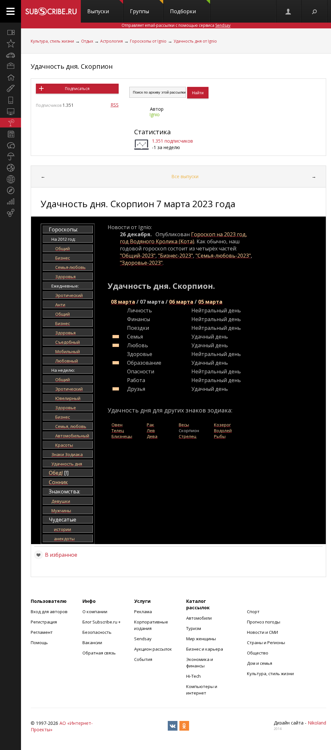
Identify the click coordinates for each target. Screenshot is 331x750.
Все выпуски (184, 176)
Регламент (42, 632)
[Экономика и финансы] (10, 202)
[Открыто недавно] (10, 43)
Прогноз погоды (263, 622)
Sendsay (143, 639)
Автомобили (199, 618)
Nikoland (317, 723)
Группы (139, 11)
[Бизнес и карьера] (10, 66)
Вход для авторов (49, 611)
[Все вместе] (10, 32)
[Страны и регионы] (10, 179)
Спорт (253, 611)
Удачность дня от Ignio (195, 41)
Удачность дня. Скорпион (72, 66)
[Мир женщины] (10, 89)
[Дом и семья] (10, 77)
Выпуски (98, 11)
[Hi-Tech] (10, 100)
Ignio (154, 114)
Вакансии (92, 642)
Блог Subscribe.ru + (102, 622)
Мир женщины (201, 639)
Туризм (193, 628)
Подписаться (77, 88)
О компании (94, 611)
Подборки (183, 11)
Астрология (111, 41)
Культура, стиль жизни (52, 41)
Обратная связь (99, 653)
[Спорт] (10, 168)
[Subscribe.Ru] (51, 11)
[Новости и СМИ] (10, 134)
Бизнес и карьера (204, 649)
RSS (115, 105)
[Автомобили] (10, 55)
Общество (257, 653)
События (143, 659)
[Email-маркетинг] (10, 213)
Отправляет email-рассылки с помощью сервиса (176, 25)
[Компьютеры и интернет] (10, 111)
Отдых (87, 41)
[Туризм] (10, 190)
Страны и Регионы (266, 642)
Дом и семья (259, 663)
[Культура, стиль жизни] (10, 122)
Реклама (143, 611)
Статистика (152, 131)
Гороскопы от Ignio (148, 41)
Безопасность (97, 632)
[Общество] (10, 145)
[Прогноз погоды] (10, 156)
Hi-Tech (193, 676)
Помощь (39, 642)
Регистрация (44, 622)
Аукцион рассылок (153, 649)
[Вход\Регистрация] (289, 11)
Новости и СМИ (262, 632)
